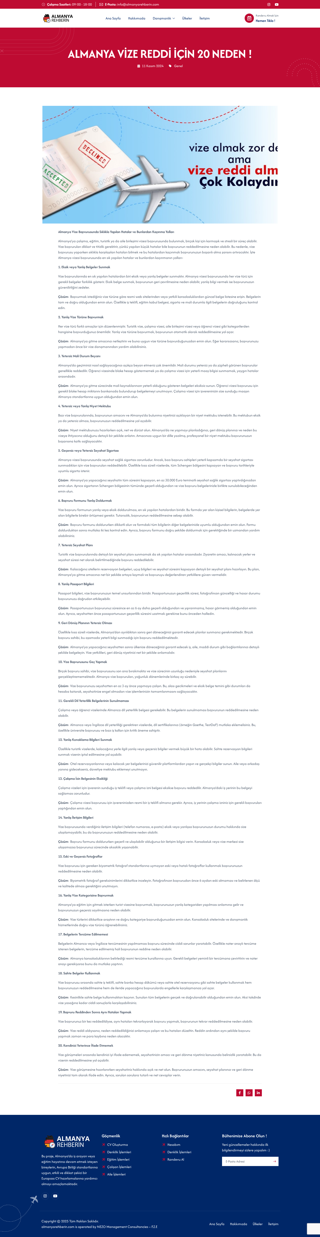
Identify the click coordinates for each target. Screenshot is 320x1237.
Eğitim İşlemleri (118, 1159)
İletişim (204, 18)
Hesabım (173, 1144)
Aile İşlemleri (116, 1174)
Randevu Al (175, 1159)
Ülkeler (187, 18)
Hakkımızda (136, 18)
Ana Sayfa (113, 18)
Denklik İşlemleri (119, 1152)
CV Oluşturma (117, 1144)
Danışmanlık (162, 18)
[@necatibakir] (277, 4)
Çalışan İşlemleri (119, 1166)
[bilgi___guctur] (268, 4)
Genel (178, 65)
